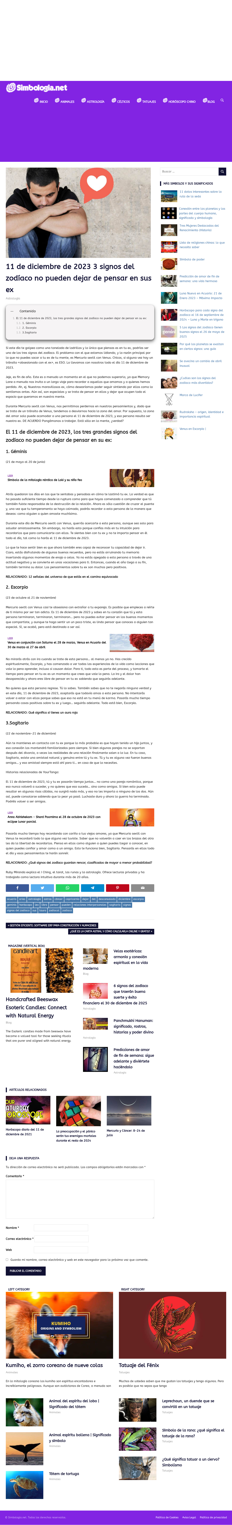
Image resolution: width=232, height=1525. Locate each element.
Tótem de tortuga (64, 1474)
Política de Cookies (167, 1517)
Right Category (133, 1289)
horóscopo (25, 904)
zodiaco (67, 910)
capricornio (72, 899)
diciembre (124, 899)
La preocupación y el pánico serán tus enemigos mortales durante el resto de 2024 (76, 1136)
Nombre (12, 1228)
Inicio (43, 101)
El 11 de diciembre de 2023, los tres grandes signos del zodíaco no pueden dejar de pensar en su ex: (81, 318)
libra (44, 904)
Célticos (123, 101)
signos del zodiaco (18, 910)
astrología (34, 899)
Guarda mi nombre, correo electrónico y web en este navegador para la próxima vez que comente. (79, 1260)
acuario (11, 899)
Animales (67, 101)
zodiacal (54, 910)
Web (9, 1250)
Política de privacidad (213, 1517)
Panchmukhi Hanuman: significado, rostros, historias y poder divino (134, 1026)
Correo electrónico (20, 1239)
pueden (66, 904)
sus (34, 910)
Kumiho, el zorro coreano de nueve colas (54, 1365)
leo (37, 904)
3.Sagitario (29, 332)
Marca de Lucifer (191, 395)
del (94, 899)
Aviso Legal (189, 1517)
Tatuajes (149, 101)
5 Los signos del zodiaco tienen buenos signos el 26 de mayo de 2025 (202, 332)
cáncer (59, 899)
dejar (85, 899)
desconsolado (107, 899)
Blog (211, 101)
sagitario (114, 904)
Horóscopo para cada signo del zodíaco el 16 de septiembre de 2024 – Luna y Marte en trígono (202, 315)
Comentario (15, 1176)
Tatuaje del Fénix (139, 1365)
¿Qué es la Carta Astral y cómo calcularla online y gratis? (110, 932)
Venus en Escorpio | (193, 429)
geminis (11, 904)
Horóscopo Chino (182, 101)
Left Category (19, 1289)
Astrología (95, 101)
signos (127, 904)
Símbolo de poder (192, 259)
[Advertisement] (116, 134)
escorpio (138, 899)
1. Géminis (29, 323)
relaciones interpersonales (90, 904)
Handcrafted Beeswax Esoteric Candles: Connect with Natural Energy (36, 1007)
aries (22, 899)
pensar (54, 904)
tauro (42, 910)
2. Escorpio (29, 327)
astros (48, 899)
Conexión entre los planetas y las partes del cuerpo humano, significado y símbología (202, 213)
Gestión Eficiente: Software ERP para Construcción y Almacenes (53, 926)
